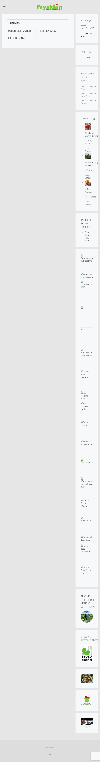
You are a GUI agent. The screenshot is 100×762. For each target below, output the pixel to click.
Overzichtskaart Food (87, 87)
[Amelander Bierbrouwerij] (88, 126)
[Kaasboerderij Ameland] (88, 155)
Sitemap (50, 747)
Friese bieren (15, 38)
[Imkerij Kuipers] (88, 182)
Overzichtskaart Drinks (87, 101)
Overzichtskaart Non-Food (87, 94)
